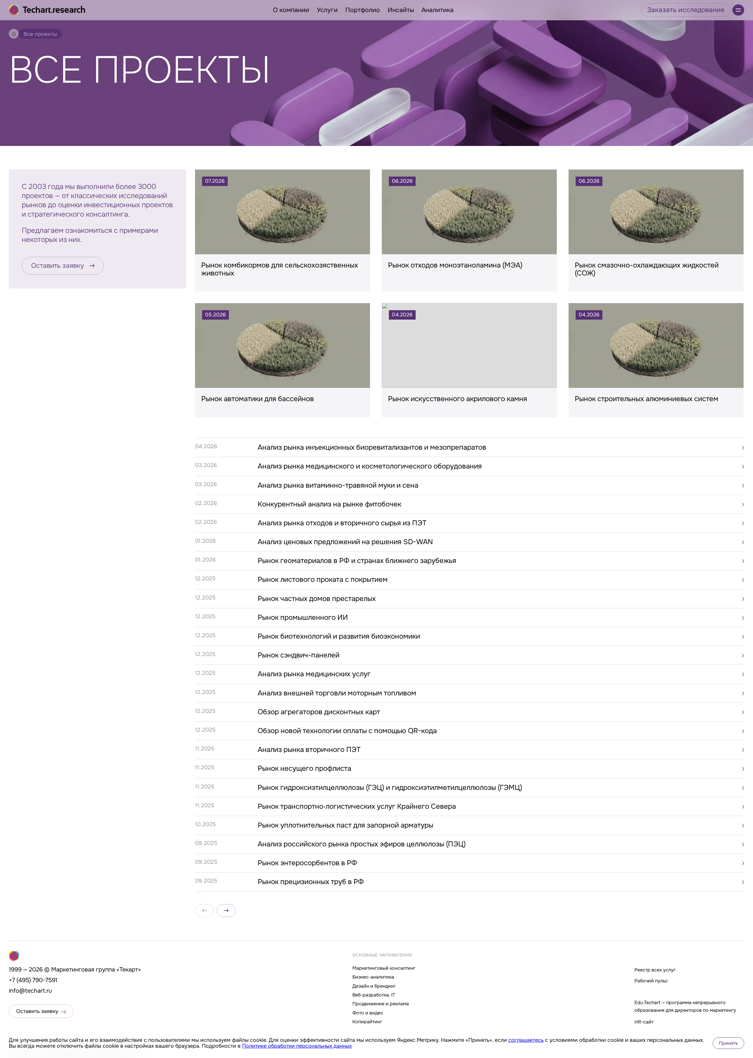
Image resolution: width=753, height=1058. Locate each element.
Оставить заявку (57, 265)
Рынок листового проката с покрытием (323, 579)
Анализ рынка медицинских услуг (314, 674)
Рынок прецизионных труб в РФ (311, 881)
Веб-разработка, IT (373, 995)
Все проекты (40, 34)
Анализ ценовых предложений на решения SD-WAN (345, 541)
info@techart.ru (30, 990)
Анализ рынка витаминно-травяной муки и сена (338, 485)
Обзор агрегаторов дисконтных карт (319, 711)
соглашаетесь (526, 1040)
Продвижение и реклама (380, 1004)
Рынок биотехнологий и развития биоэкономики (339, 636)
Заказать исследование (685, 10)
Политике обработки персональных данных (297, 1046)
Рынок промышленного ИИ (303, 617)
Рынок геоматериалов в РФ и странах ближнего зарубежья (357, 560)
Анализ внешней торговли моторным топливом (337, 693)
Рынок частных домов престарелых (317, 598)
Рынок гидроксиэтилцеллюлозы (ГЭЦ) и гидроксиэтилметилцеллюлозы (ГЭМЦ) (390, 787)
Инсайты (401, 10)
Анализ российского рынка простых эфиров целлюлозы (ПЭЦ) (362, 844)
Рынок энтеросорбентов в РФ (307, 862)
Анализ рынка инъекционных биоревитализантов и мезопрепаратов (372, 447)
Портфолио (362, 10)
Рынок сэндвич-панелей (298, 655)
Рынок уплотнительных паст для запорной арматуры (345, 825)
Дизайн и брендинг (374, 986)
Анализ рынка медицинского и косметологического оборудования (370, 466)
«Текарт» (128, 969)
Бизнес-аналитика (373, 977)
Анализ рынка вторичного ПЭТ (309, 749)
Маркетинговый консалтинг (383, 968)
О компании (291, 10)
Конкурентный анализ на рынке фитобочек (329, 504)
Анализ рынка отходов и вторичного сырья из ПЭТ (342, 523)
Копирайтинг (367, 1022)
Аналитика (438, 10)
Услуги (327, 10)
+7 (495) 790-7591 (33, 980)
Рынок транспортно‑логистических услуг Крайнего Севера (357, 806)
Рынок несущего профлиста (304, 768)
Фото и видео (367, 1013)
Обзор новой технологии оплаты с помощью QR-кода (347, 730)
